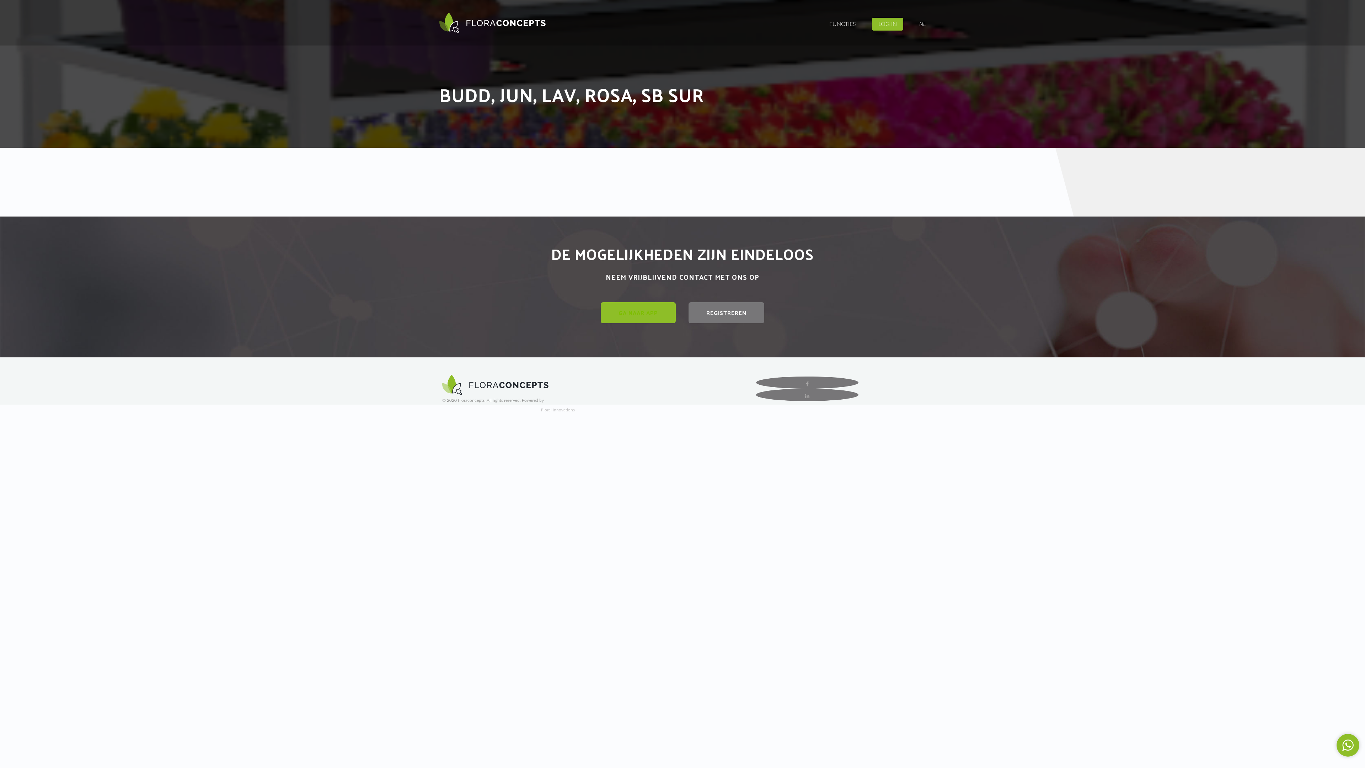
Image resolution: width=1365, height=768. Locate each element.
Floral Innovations (558, 410)
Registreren (726, 313)
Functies (842, 24)
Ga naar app (638, 313)
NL (922, 24)
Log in (887, 24)
